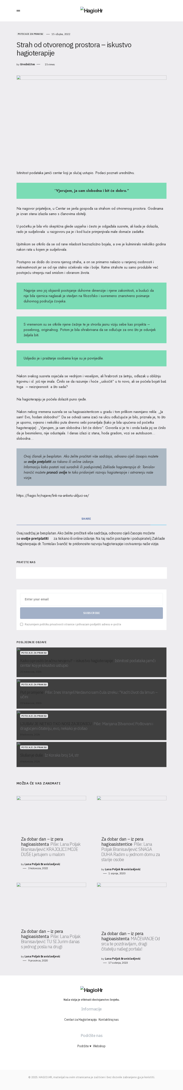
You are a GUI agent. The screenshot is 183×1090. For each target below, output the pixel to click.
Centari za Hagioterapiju (80, 1020)
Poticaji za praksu (30, 34)
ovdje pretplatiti (39, 461)
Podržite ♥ (84, 1046)
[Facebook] (43, 573)
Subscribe (91, 613)
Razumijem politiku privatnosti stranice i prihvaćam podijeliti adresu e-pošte (73, 624)
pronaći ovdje (57, 472)
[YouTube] (140, 573)
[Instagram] (91, 573)
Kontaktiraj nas (109, 1020)
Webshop (99, 1046)
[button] (18, 10)
